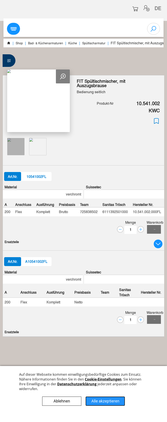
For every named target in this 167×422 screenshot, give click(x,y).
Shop (19, 43)
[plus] (140, 229)
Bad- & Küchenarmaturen (45, 43)
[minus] (120, 229)
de (158, 8)
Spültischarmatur (93, 43)
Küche (72, 43)
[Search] (153, 28)
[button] (146, 8)
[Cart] (154, 229)
